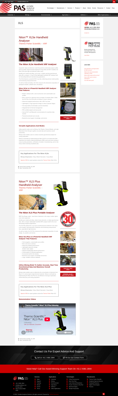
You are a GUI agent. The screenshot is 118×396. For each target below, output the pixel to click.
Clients (89, 8)
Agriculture (65, 15)
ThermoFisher (25, 168)
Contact (108, 8)
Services (69, 8)
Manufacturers (60, 8)
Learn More (86, 55)
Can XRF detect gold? (89, 80)
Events (94, 8)
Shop (113, 8)
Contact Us (86, 33)
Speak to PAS (24, 160)
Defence (83, 15)
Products (77, 8)
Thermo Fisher (47, 160)
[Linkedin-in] (114, 1)
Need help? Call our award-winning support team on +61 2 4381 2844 (59, 369)
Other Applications (103, 15)
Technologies (50, 8)
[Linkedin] (104, 394)
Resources (100, 8)
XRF (45, 43)
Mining (27, 15)
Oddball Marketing (54, 394)
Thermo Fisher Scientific (30, 43)
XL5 (31, 166)
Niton (21, 168)
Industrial (10, 15)
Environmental (45, 15)
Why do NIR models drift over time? (92, 75)
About (84, 8)
